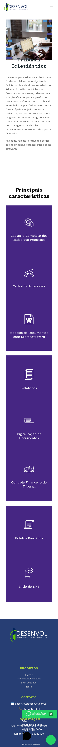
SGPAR (29, 674)
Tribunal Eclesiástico (29, 678)
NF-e (29, 686)
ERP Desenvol (29, 682)
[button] (51, 740)
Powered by (31, 744)
